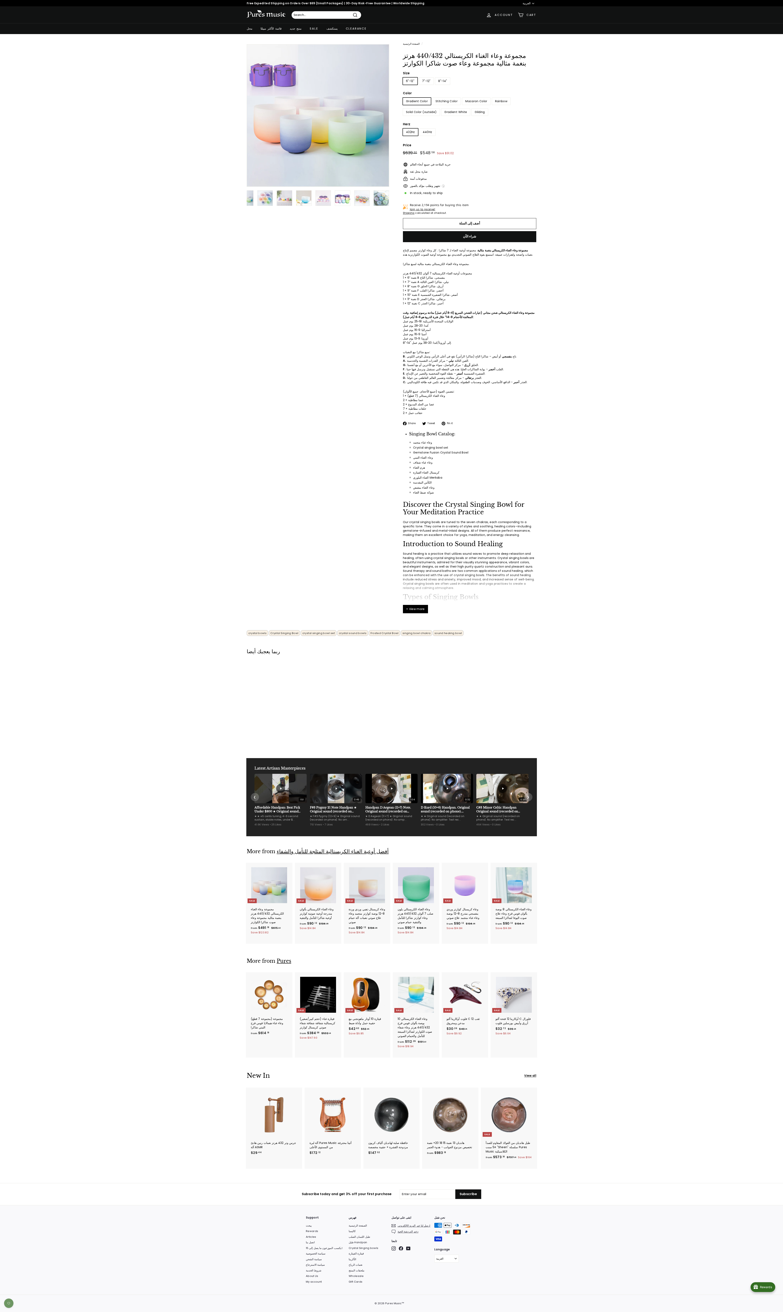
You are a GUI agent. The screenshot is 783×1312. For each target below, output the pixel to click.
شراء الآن (469, 236)
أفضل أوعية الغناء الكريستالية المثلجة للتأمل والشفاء (333, 851)
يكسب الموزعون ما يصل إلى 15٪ (324, 1248)
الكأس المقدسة (422, 482)
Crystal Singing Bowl (284, 633)
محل (249, 29)
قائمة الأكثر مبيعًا (271, 29)
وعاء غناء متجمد (422, 442)
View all (530, 1076)
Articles (311, 1237)
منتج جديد (296, 29)
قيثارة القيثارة (356, 1253)
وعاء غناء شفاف (422, 462)
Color (407, 93)
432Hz (410, 132)
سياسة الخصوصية (315, 1253)
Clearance (356, 29)
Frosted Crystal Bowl (384, 633)
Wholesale (356, 1276)
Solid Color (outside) (421, 112)
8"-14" (442, 81)
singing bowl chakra (417, 633)
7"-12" (426, 81)
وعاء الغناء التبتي (423, 458)
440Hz (427, 132)
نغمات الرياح (356, 1265)
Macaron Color (476, 101)
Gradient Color (417, 101)
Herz (406, 124)
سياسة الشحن (314, 1259)
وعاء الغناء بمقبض (424, 488)
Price (407, 145)
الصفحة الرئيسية (411, 43)
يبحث (309, 1226)
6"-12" (410, 81)
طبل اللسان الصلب (359, 1237)
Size (406, 73)
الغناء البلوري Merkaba (427, 478)
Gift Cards (356, 1282)
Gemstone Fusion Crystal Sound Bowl (440, 452)
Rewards (312, 1231)
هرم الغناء (419, 468)
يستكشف (332, 29)
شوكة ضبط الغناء (423, 492)
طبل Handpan (358, 1242)
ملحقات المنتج (356, 1270)
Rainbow (501, 101)
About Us (312, 1276)
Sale (314, 29)
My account (314, 1282)
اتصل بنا (310, 1242)
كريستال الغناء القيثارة (426, 472)
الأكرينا (352, 1259)
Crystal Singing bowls (363, 1248)
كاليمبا (352, 1231)
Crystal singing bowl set (430, 448)
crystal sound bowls (353, 633)
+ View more (415, 609)
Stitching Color (447, 101)
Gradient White (455, 112)
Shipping (409, 213)
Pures (284, 961)
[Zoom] (318, 115)
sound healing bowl (448, 633)
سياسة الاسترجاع (315, 1265)
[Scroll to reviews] (469, 70)
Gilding (480, 112)
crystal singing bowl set (318, 633)
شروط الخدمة (313, 1270)
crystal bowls (257, 633)
